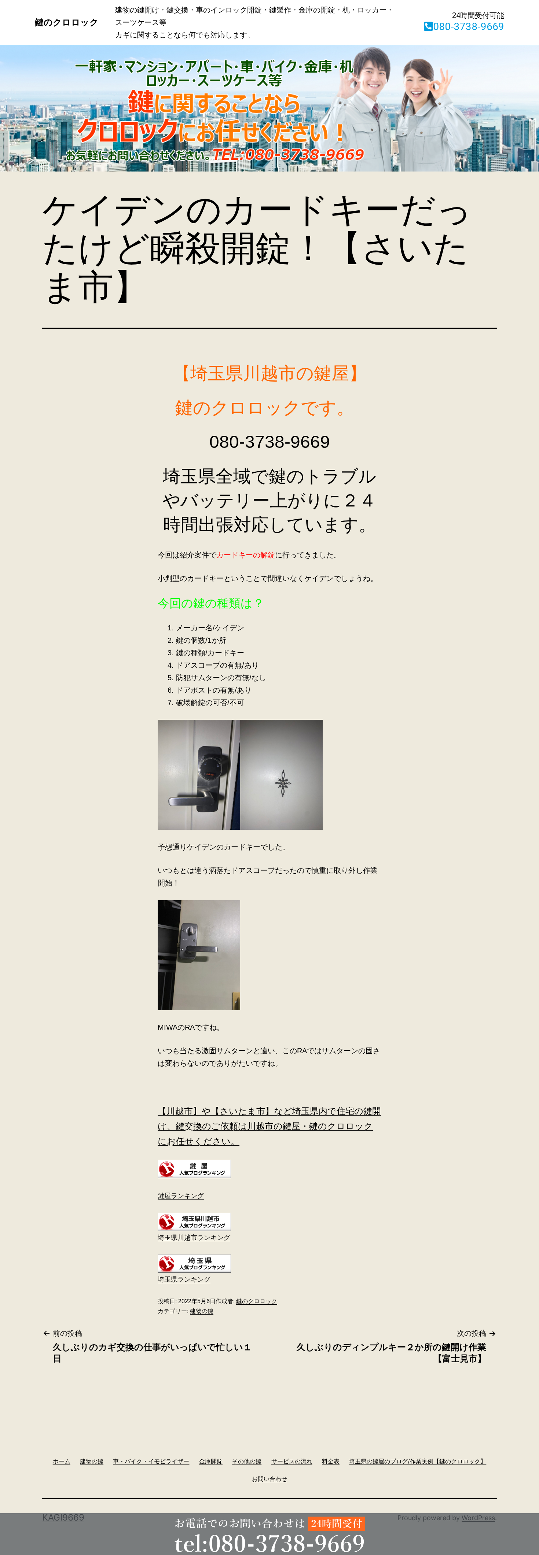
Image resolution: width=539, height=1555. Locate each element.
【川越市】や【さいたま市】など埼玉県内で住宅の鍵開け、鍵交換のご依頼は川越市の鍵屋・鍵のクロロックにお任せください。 (269, 1126)
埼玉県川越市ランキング (194, 1237)
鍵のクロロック (256, 1301)
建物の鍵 (201, 1311)
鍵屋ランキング (181, 1196)
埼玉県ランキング (184, 1279)
